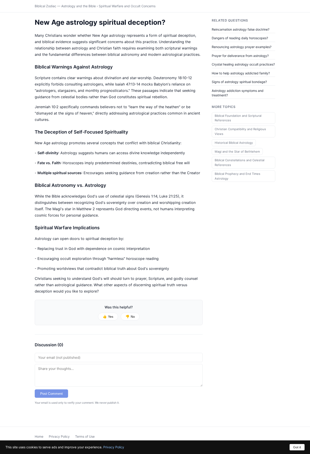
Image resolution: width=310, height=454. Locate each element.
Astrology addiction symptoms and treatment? (237, 93)
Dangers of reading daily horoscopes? (240, 38)
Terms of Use (85, 436)
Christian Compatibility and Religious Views (240, 131)
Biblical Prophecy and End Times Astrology (237, 176)
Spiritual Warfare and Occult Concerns (127, 6)
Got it (297, 447)
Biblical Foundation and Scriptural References (238, 118)
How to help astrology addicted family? (241, 73)
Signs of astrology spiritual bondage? (239, 82)
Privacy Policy (59, 436)
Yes (108, 316)
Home (39, 436)
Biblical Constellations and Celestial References (239, 162)
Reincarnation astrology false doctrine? (240, 29)
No (130, 316)
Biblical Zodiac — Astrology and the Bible (65, 6)
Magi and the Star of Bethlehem (237, 151)
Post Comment (51, 393)
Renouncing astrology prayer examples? (241, 47)
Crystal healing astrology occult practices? (243, 64)
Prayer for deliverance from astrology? (240, 56)
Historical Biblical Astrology (234, 142)
